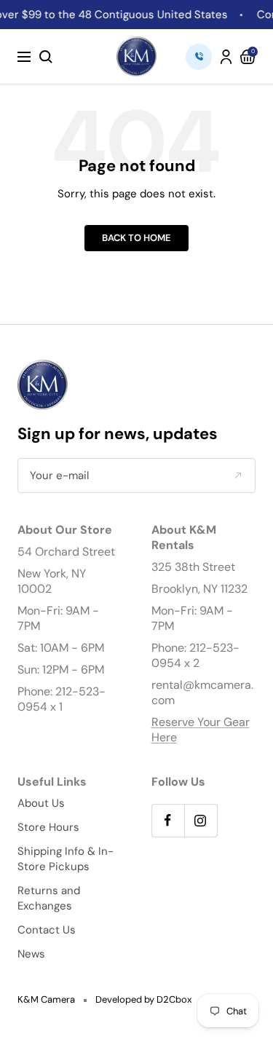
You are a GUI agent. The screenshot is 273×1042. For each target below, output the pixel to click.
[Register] (237, 475)
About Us (41, 803)
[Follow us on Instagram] (200, 820)
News (31, 954)
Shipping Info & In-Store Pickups (65, 859)
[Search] (45, 56)
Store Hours (48, 827)
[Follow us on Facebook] (167, 820)
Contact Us (46, 930)
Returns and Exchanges (48, 898)
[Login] (226, 57)
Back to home (136, 238)
